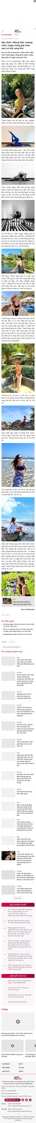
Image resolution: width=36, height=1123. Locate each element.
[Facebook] (22, 1100)
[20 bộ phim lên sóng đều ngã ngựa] (8, 793)
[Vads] (35, 28)
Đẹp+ (18, 657)
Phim (17, 35)
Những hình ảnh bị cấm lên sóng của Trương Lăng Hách (24, 696)
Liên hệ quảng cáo (12, 1100)
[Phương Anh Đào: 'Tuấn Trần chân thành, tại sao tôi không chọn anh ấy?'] (18, 1021)
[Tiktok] (30, 1100)
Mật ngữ (5, 1071)
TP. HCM (4, 1109)
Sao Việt (14, 1002)
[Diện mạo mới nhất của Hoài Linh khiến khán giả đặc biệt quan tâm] (8, 661)
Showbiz (8, 35)
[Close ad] (35, 1)
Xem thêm (18, 898)
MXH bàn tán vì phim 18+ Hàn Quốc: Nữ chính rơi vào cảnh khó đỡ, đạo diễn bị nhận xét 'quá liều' (25, 729)
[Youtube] (26, 1100)
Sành (21, 1071)
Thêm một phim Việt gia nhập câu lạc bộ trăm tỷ (25, 744)
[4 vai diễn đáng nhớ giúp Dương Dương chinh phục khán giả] (8, 890)
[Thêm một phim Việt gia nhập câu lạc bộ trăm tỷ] (8, 743)
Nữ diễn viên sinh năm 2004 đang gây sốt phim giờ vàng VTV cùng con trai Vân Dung (25, 778)
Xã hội (21, 1068)
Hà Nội (3, 1103)
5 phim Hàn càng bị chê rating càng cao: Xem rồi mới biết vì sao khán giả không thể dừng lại (25, 712)
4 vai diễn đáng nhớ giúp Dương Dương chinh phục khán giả (24, 891)
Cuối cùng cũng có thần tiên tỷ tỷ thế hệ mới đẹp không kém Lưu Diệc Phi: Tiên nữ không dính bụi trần (25, 826)
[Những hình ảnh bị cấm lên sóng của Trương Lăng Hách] (8, 695)
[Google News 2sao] (11, 648)
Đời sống (6, 1068)
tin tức (18, 981)
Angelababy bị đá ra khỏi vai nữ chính (17, 634)
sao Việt (11, 642)
